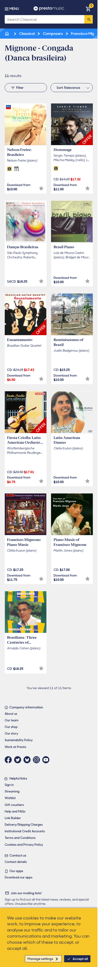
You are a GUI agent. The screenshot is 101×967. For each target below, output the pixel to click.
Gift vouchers (14, 805)
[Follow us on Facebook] (9, 759)
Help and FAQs (15, 811)
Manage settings (40, 959)
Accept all (80, 959)
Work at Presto (15, 747)
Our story (11, 733)
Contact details (16, 862)
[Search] (88, 19)
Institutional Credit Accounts (25, 831)
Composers (52, 33)
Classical (27, 33)
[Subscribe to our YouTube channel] (47, 759)
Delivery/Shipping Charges (24, 825)
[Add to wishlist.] (41, 188)
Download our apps (18, 877)
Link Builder (13, 818)
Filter (19, 87)
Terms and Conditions (20, 838)
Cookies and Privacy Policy (24, 845)
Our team (12, 720)
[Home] (7, 33)
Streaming (12, 791)
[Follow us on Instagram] (37, 759)
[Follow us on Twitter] (18, 759)
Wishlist (10, 798)
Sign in (9, 785)
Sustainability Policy (19, 740)
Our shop (11, 727)
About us (11, 714)
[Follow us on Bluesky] (28, 759)
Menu (14, 8)
